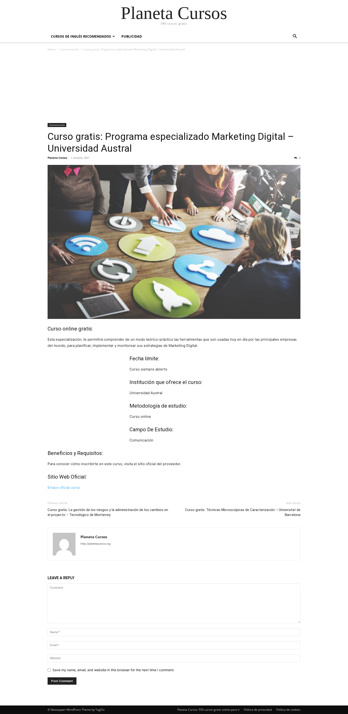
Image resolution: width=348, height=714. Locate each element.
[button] (294, 37)
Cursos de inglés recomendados (81, 36)
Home (52, 49)
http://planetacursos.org (95, 543)
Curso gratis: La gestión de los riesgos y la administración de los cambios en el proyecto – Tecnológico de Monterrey (108, 512)
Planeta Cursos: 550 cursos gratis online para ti (208, 710)
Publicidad (131, 36)
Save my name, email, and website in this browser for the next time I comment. (113, 670)
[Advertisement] (174, 87)
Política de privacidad (258, 710)
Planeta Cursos (57, 157)
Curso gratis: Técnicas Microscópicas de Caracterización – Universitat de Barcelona (242, 512)
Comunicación (69, 49)
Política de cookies (288, 710)
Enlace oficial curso (64, 487)
